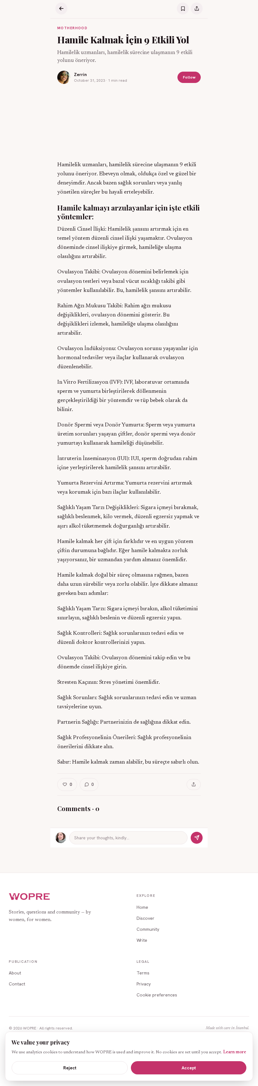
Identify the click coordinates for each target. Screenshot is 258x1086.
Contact (17, 984)
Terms (143, 973)
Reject (69, 1068)
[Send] (197, 838)
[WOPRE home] (29, 896)
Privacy (144, 984)
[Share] (197, 8)
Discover (145, 918)
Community (148, 929)
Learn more (234, 1052)
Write (142, 940)
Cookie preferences (157, 995)
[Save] (183, 8)
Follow (189, 77)
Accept (189, 1068)
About (15, 973)
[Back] (61, 8)
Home (142, 907)
